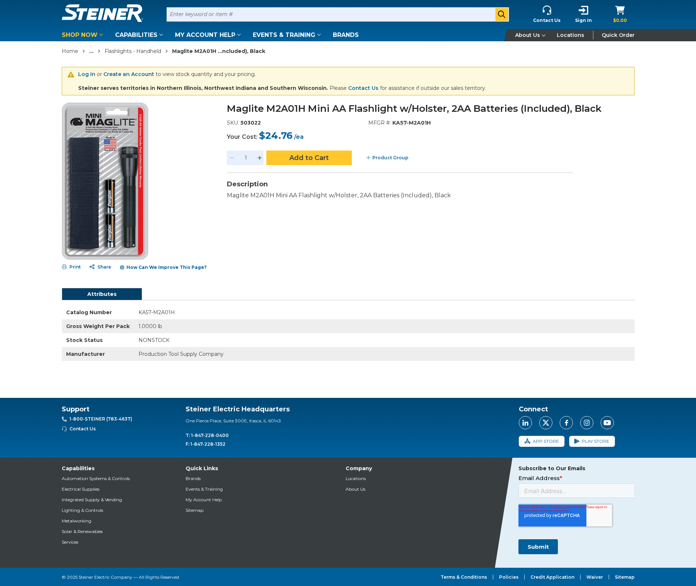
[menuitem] (84, 34)
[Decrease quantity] (232, 158)
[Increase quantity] (259, 158)
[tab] (102, 294)
